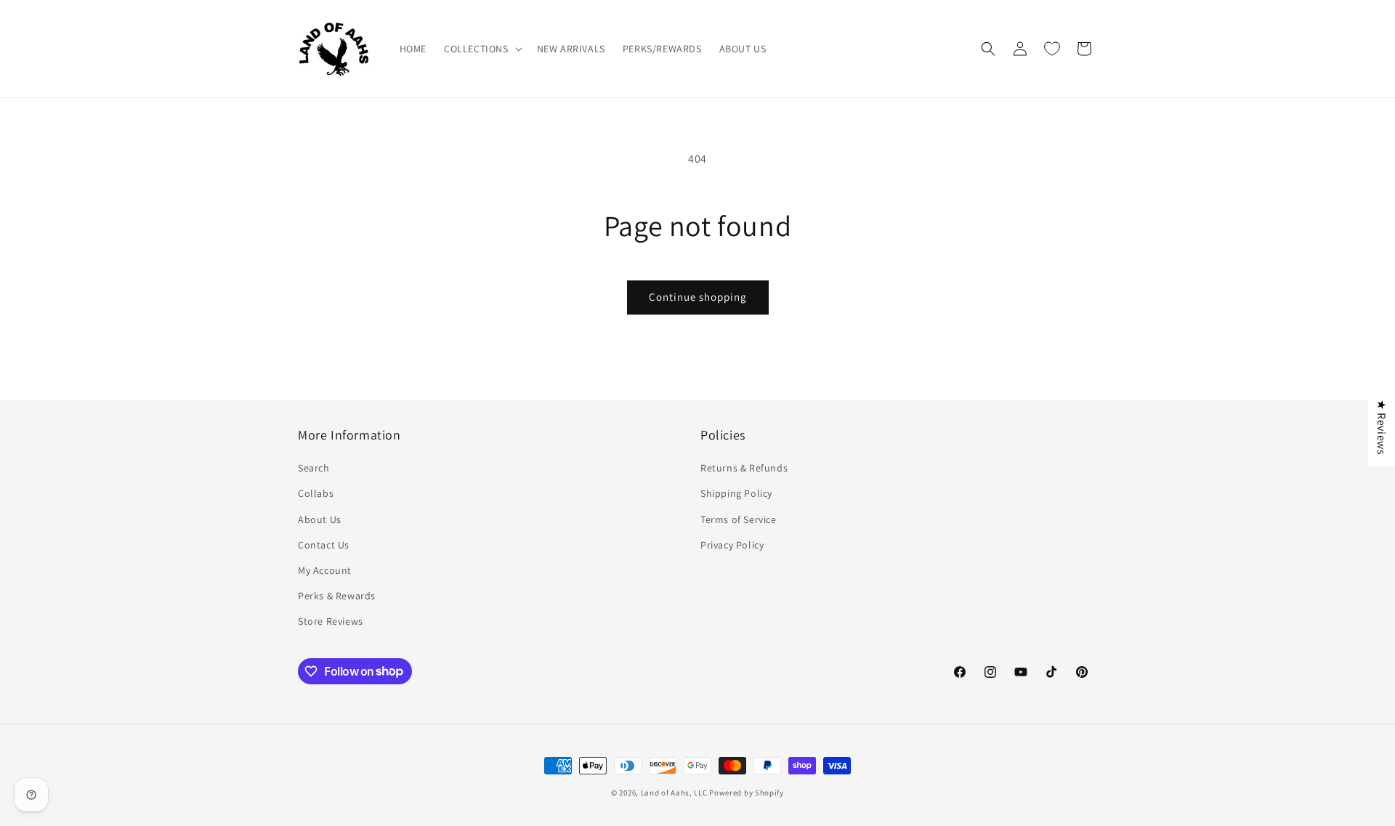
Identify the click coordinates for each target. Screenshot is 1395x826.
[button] (481, 48)
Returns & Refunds (744, 467)
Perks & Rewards (337, 595)
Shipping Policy (736, 493)
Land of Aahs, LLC (674, 792)
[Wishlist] (1052, 49)
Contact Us (323, 544)
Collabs (315, 493)
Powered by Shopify (746, 792)
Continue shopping (698, 297)
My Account (325, 570)
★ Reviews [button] (1381, 426)
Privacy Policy (732, 544)
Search (314, 467)
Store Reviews (330, 621)
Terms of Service (738, 519)
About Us (319, 519)
